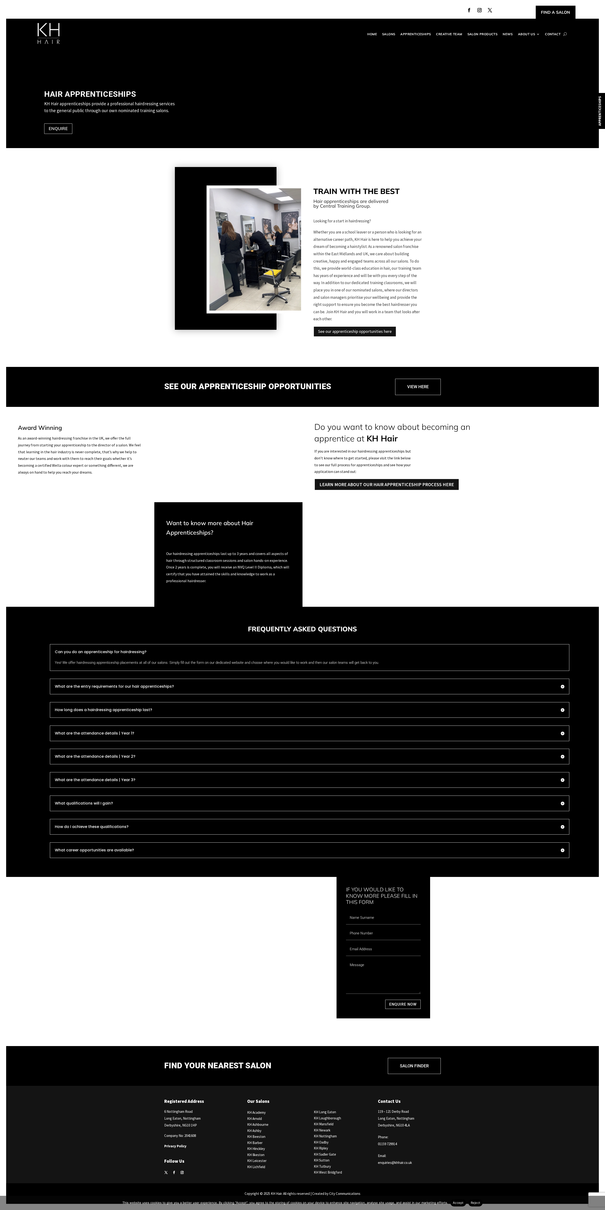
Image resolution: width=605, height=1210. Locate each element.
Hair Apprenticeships (90, 94)
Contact (553, 34)
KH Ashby (254, 1130)
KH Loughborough (327, 1118)
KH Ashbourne (257, 1124)
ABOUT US (526, 34)
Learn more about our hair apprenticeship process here (387, 484)
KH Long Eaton (325, 1112)
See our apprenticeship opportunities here (355, 331)
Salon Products (482, 34)
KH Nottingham (325, 1136)
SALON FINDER (414, 1065)
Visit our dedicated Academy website (216, 1007)
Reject (475, 1203)
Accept (458, 1203)
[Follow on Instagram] (479, 10)
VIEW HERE (418, 386)
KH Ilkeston (255, 1155)
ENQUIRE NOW (403, 1004)
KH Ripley (321, 1148)
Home (372, 34)
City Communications (344, 1193)
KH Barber (255, 1142)
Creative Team (449, 34)
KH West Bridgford (328, 1172)
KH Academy (256, 1112)
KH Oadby (321, 1142)
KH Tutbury (322, 1166)
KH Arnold (254, 1118)
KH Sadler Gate (325, 1154)
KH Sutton (321, 1160)
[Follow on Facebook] (469, 10)
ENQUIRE (58, 128)
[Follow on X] (490, 10)
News (508, 34)
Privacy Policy (175, 1146)
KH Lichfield (256, 1167)
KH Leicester (257, 1160)
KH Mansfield (323, 1124)
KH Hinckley (256, 1148)
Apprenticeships (415, 34)
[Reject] (599, 1203)
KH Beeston (256, 1136)
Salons (388, 34)
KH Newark (322, 1130)
